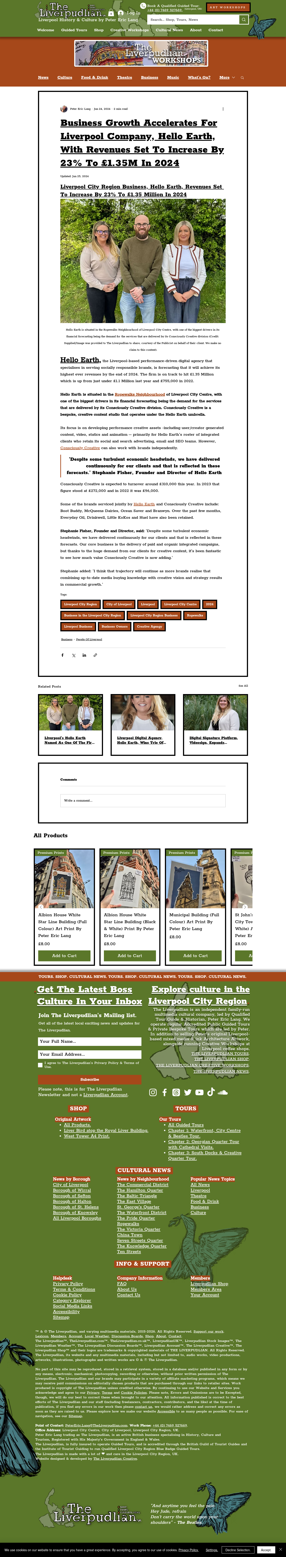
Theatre (124, 77)
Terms (107, 1392)
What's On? (199, 77)
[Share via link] (95, 655)
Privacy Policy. (189, 1550)
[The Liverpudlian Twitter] (188, 1092)
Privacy (93, 1392)
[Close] (280, 1549)
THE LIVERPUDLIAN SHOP (221, 1059)
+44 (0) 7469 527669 (170, 1425)
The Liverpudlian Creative (115, 1458)
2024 (209, 604)
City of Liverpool (119, 604)
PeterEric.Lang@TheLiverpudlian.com (96, 1425)
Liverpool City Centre (180, 604)
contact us (143, 1406)
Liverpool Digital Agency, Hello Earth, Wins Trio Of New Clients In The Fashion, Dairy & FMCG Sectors (142, 740)
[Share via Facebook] (62, 655)
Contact (174, 1336)
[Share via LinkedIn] (84, 655)
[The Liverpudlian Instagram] (153, 1092)
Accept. (266, 1550)
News (43, 77)
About (161, 1336)
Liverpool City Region (80, 604)
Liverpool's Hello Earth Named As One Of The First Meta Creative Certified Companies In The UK (69, 740)
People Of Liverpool (89, 639)
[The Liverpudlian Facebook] (165, 1092)
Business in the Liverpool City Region (92, 616)
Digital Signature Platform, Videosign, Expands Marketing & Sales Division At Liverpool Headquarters (214, 740)
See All (243, 686)
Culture (64, 77)
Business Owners (115, 627)
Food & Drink (94, 77)
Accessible (166, 1411)
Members (58, 1336)
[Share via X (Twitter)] (73, 655)
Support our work (208, 1331)
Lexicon (41, 1336)
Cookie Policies (134, 1392)
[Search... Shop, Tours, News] (243, 19)
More (224, 77)
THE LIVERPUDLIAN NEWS (221, 1071)
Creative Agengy (149, 627)
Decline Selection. (238, 1550)
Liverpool (148, 604)
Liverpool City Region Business (154, 616)
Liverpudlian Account (105, 1095)
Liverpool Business (78, 627)
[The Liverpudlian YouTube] (199, 1092)
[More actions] (223, 109)
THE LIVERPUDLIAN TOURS (220, 1053)
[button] (111, 12)
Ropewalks (195, 616)
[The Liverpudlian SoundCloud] (223, 1092)
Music (173, 77)
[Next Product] (245, 907)
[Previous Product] (41, 907)
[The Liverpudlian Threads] (176, 1092)
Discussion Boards (127, 1336)
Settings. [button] (212, 1550)
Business (149, 77)
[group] (143, 907)
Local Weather (97, 1336)
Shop (149, 1336)
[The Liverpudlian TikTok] (211, 1092)
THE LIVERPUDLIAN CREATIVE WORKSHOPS (202, 1065)
